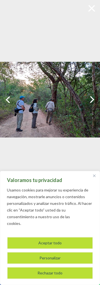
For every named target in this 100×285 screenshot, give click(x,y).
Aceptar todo (50, 242)
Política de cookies (38, 223)
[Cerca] (94, 175)
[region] (50, 228)
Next (92, 100)
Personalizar (50, 257)
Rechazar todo (50, 273)
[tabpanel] (50, 100)
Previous (8, 100)
